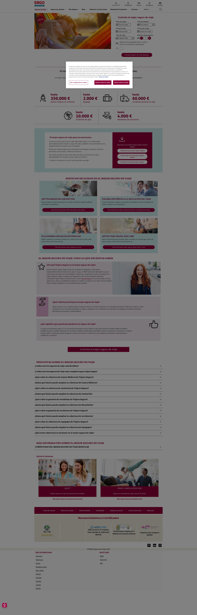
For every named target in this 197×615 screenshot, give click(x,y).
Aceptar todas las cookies (121, 82)
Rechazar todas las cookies (103, 82)
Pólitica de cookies (103, 77)
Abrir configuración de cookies (78, 82)
